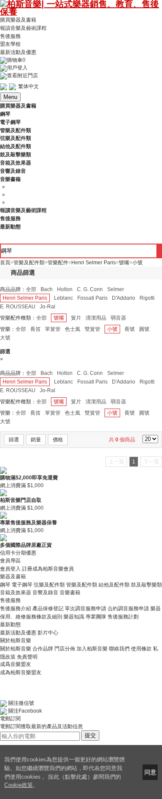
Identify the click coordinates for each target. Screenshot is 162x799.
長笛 (35, 329)
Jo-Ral (47, 307)
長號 (129, 329)
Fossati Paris (92, 298)
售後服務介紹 (15, 609)
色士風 (72, 329)
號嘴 (59, 318)
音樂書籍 (70, 593)
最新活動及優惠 (18, 52)
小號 (112, 329)
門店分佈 (64, 649)
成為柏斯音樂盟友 (20, 672)
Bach (47, 289)
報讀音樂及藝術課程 (23, 28)
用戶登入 (17, 68)
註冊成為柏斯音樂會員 (48, 569)
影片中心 (48, 633)
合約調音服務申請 (128, 609)
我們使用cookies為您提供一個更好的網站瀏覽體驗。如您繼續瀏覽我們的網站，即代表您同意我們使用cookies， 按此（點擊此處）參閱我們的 (64, 768)
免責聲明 (27, 656)
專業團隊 (96, 617)
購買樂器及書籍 (18, 20)
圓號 (144, 329)
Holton (65, 289)
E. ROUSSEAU (17, 307)
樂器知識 (74, 617)
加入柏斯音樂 (92, 649)
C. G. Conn (90, 289)
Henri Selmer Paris (25, 298)
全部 (31, 289)
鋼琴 (5, 584)
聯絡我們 (119, 649)
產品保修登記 (48, 609)
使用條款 (141, 649)
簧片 (76, 318)
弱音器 (118, 318)
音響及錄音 (45, 593)
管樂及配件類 (81, 584)
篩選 (14, 440)
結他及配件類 (114, 584)
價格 (58, 440)
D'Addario (123, 298)
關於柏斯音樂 (15, 649)
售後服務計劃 (123, 617)
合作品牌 (42, 649)
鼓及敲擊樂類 (146, 584)
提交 (90, 735)
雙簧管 (92, 329)
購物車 (16, 60)
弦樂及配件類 (49, 584)
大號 (5, 338)
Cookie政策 (18, 785)
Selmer (115, 289)
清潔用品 (96, 318)
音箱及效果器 (15, 593)
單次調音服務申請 (85, 609)
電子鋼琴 (22, 584)
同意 (150, 772)
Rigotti (147, 298)
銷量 (36, 440)
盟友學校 (10, 44)
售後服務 (10, 36)
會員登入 (10, 569)
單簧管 (52, 329)
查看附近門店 (22, 76)
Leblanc (63, 298)
